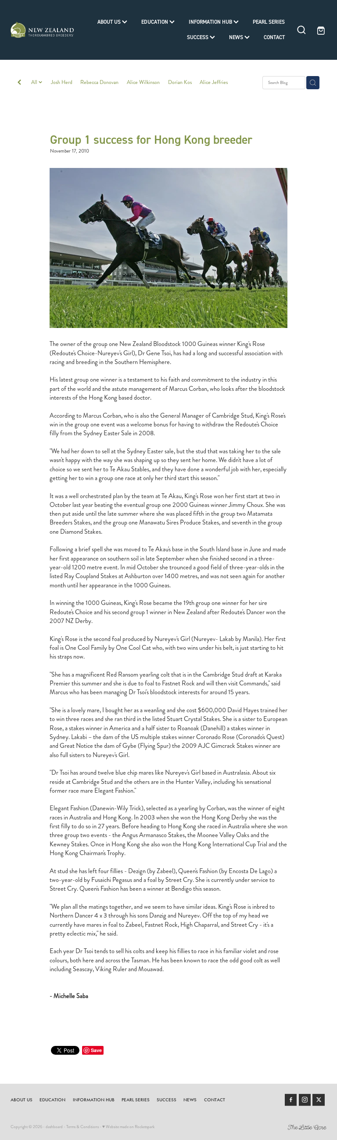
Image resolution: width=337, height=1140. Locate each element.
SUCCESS (198, 37)
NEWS (236, 37)
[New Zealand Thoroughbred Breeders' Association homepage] (42, 30)
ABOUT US (109, 21)
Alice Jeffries (214, 82)
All (35, 82)
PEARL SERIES (269, 21)
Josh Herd (61, 82)
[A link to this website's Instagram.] (305, 1100)
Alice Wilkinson (143, 82)
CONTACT (274, 37)
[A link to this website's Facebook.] (291, 1100)
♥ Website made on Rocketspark (128, 1127)
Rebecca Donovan (99, 82)
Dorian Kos (180, 82)
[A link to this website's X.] (318, 1100)
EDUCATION (155, 21)
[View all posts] (19, 83)
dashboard (54, 1127)
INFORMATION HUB (211, 21)
